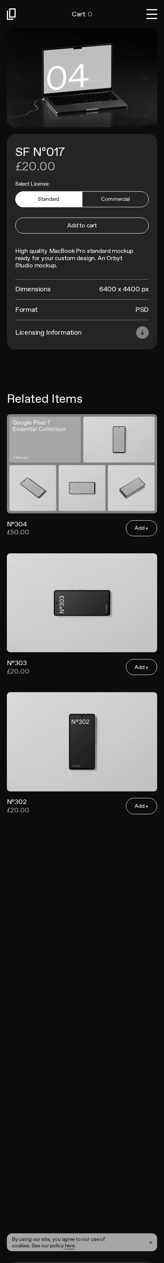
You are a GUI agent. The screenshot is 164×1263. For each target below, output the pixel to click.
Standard (48, 198)
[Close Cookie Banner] (150, 1242)
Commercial (115, 198)
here (70, 1245)
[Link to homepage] (39, 14)
